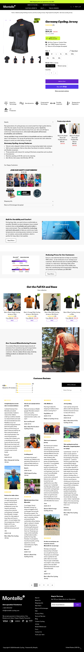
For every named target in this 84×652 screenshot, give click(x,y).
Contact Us (38, 632)
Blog (36, 619)
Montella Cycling (19, 647)
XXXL (72, 54)
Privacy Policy (39, 613)
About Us (38, 600)
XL (61, 54)
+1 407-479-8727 (7, 608)
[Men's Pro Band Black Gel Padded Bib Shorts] (74, 128)
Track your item (39, 634)
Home (13, 12)
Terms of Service (40, 616)
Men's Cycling (33, 5)
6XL (59, 58)
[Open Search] (71, 6)
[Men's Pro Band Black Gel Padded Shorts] (62, 128)
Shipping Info (8, 201)
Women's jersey (62, 66)
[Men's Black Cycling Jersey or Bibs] (72, 302)
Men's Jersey (50, 66)
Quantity (48, 69)
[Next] (10, 20)
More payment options (62, 91)
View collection (42, 290)
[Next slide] (79, 308)
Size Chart (38, 605)
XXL (66, 54)
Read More (11, 240)
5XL (53, 58)
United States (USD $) (72, 647)
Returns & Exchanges (41, 608)
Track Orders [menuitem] (54, 8)
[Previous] (6, 20)
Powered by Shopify (31, 647)
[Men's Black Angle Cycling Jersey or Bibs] (12, 302)
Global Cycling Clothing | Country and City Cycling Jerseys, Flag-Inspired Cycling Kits (37, 12)
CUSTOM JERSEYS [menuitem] (31, 8)
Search (37, 598)
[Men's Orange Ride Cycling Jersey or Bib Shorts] (32, 302)
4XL (48, 58)
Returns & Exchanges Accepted (13, 205)
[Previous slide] (5, 308)
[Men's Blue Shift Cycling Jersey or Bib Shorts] (52, 302)
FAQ (36, 611)
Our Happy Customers (11, 165)
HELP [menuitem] (42, 8)
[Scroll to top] (80, 648)
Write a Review (71, 385)
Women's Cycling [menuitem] (49, 5)
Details (6, 122)
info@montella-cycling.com (11, 610)
